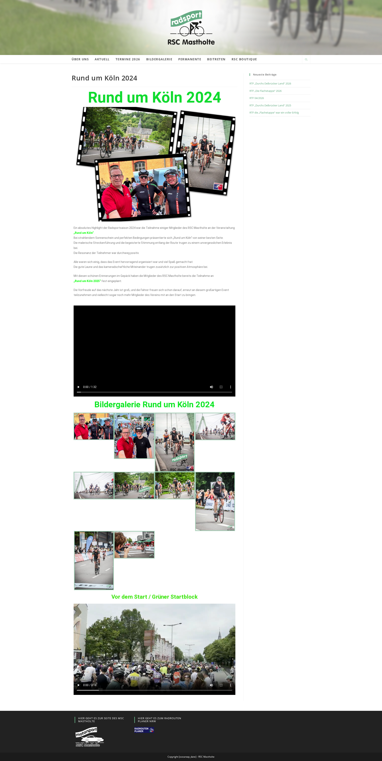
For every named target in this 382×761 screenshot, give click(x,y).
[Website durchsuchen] (306, 60)
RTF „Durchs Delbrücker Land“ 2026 (270, 83)
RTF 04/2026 (256, 98)
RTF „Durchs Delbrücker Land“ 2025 (270, 105)
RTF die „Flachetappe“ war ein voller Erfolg (274, 112)
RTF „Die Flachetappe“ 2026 (265, 91)
